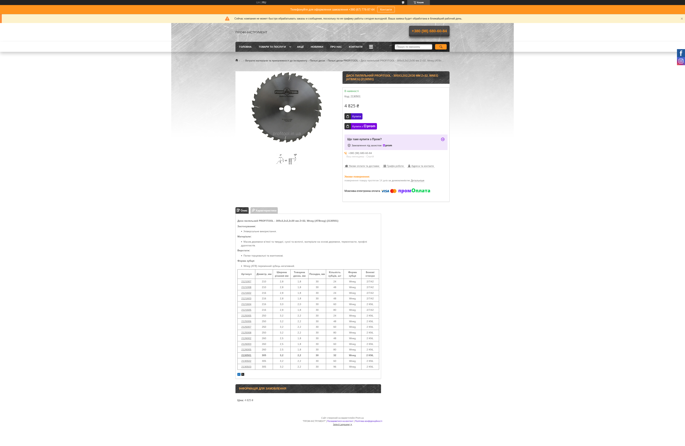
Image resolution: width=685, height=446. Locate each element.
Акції (300, 46)
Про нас (336, 46)
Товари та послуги (272, 46)
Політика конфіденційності (368, 421)
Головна (245, 46)
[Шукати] (441, 46)
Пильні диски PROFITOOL (343, 60)
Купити (356, 116)
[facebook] (238, 374)
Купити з (357, 126)
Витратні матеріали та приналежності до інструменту (276, 60)
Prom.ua (360, 418)
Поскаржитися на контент (340, 421)
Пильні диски (317, 60)
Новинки (317, 46)
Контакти (386, 9)
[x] (242, 374)
